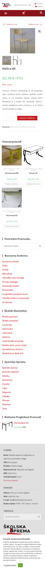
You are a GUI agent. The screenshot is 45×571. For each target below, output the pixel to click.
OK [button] (20, 565)
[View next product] (41, 24)
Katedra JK (33, 173)
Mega (4, 168)
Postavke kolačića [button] (10, 565)
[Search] (29, 5)
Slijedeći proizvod (33, 24)
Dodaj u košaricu (27, 118)
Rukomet (6, 404)
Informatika (7, 329)
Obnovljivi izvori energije (13, 278)
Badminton (7, 380)
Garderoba (7, 325)
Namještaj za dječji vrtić (13, 353)
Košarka (6, 384)
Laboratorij (7, 333)
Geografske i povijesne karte (15, 294)
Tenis (4, 409)
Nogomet (6, 392)
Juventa (26, 168)
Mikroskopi (7, 274)
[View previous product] (4, 24)
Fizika (5, 266)
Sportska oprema (10, 368)
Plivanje (5, 400)
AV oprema (7, 302)
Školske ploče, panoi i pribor (14, 345)
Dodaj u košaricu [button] (11, 184)
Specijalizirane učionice (12, 349)
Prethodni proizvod (11, 24)
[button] (6, 13)
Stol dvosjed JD (11, 215)
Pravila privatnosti (11, 480)
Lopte (4, 388)
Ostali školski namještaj (12, 341)
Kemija (5, 270)
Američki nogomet (10, 372)
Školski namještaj (29, 127)
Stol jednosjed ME (11, 173)
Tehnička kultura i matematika (16, 298)
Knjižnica (6, 337)
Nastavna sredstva (10, 262)
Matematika (7, 290)
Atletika (6, 376)
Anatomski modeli (10, 286)
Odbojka (6, 396)
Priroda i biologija (10, 282)
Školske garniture (17, 127)
